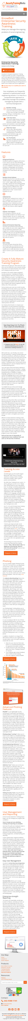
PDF (16, 528)
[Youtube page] (15, 1010)
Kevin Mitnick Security (6, 966)
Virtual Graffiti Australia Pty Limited (14, 1015)
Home (2, 957)
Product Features (5, 970)
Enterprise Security (5, 967)
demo (17, 344)
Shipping (3, 977)
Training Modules (5, 969)
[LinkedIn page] (18, 1010)
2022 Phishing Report (6, 979)
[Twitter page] (12, 1010)
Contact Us (4, 959)
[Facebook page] (9, 1010)
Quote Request (5, 960)
